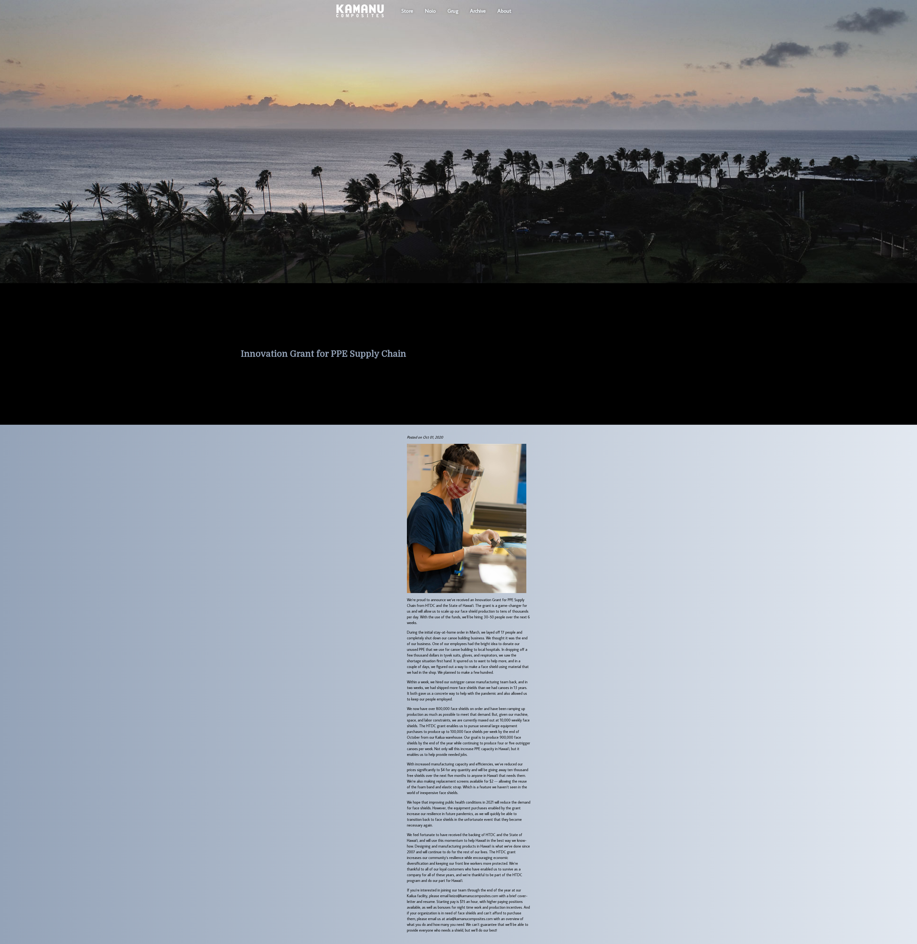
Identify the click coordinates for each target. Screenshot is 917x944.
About (504, 10)
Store (407, 10)
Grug (453, 10)
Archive (478, 10)
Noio (430, 10)
